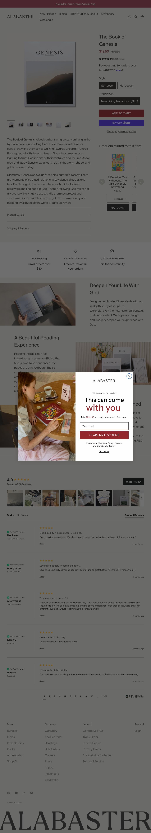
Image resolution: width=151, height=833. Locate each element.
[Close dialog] (129, 376)
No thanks (104, 451)
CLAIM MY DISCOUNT (104, 435)
